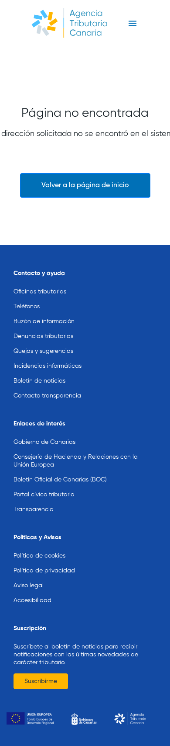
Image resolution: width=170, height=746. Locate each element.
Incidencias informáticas (48, 366)
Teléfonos (27, 306)
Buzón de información (44, 321)
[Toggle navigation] (132, 23)
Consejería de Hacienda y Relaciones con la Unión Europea (76, 461)
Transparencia (34, 509)
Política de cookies (39, 556)
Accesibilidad (32, 600)
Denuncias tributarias (43, 336)
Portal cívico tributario (44, 495)
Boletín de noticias (39, 381)
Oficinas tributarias (40, 292)
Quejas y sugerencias (43, 351)
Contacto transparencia (47, 396)
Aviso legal (29, 585)
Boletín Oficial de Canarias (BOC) (60, 480)
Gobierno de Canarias (44, 442)
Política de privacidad (44, 571)
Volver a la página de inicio (85, 185)
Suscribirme (40, 681)
